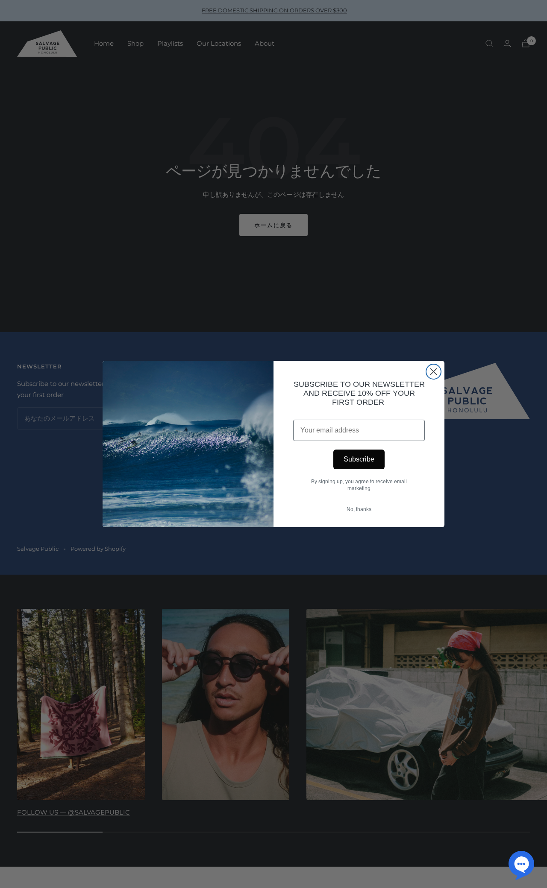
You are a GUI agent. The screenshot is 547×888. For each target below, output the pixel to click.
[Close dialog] (433, 371)
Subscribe (359, 459)
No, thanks (359, 509)
